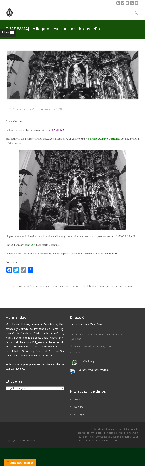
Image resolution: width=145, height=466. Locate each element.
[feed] (132, 4)
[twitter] (122, 4)
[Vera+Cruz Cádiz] (7, 12)
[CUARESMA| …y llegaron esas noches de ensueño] (72, 74)
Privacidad (78, 407)
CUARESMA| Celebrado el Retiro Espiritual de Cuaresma (102, 286)
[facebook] (118, 4)
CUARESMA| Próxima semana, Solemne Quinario (39, 286)
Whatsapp (89, 361)
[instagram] (136, 4)
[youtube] (127, 4)
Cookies (76, 399)
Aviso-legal (78, 414)
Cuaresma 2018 (53, 109)
